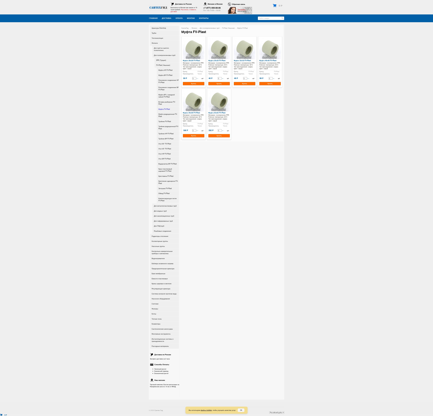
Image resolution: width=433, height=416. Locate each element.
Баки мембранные (158, 273)
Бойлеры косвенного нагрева (162, 263)
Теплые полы (157, 319)
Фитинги (155, 43)
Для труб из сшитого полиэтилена (161, 49)
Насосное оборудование (161, 298)
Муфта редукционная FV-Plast (167, 115)
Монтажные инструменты (161, 334)
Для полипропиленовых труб (164, 55)
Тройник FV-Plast (164, 121)
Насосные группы (158, 246)
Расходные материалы (160, 346)
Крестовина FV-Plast (165, 176)
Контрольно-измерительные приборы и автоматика (162, 252)
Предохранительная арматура (163, 268)
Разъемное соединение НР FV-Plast (168, 81)
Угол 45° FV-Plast (164, 149)
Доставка (166, 18)
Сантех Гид (158, 410)
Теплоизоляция (157, 38)
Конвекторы (156, 324)
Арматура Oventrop (159, 28)
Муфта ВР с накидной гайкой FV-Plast (166, 95)
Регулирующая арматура (161, 288)
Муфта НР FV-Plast (165, 70)
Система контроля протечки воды (164, 294)
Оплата (179, 18)
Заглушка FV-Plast (165, 188)
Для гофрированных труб (163, 221)
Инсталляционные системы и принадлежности (162, 340)
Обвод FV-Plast (164, 193)
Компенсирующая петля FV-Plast (167, 199)
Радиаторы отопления (160, 236)
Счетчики (155, 304)
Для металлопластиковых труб (165, 206)
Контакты (203, 18)
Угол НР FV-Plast (164, 154)
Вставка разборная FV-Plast (166, 103)
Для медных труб (160, 211)
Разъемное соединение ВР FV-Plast (168, 88)
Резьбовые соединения (162, 231)
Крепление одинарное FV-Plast (168, 182)
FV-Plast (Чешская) (163, 65)
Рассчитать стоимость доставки (183, 11)
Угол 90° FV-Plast (164, 144)
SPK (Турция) (161, 60)
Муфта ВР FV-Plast (165, 75)
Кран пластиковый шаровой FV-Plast (165, 170)
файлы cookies (206, 410)
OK (241, 410)
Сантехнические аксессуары (162, 329)
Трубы (154, 33)
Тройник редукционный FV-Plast (168, 127)
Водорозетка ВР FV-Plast (167, 164)
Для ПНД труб (159, 226)
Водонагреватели (158, 258)
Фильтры (155, 309)
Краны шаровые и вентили (161, 283)
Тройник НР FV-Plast (166, 133)
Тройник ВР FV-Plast (165, 138)
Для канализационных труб (164, 216)
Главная (153, 18)
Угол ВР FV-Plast (164, 159)
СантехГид (185, 28)
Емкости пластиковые (160, 278)
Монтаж (191, 18)
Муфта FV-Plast (164, 109)
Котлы (154, 314)
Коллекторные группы (160, 241)
